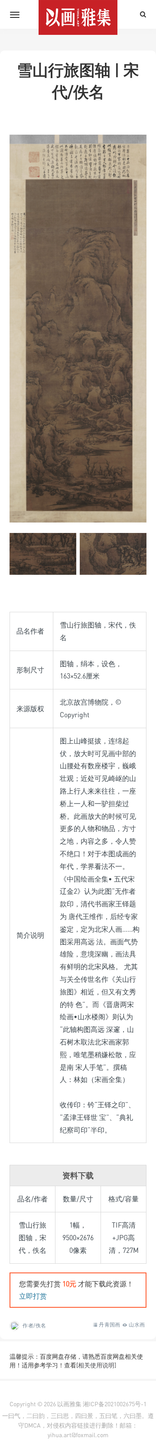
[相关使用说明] (96, 1365)
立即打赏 (33, 1296)
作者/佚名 (34, 1325)
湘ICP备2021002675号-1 (114, 1404)
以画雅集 (69, 1404)
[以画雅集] (78, 14)
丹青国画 (109, 1324)
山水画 (137, 1324)
